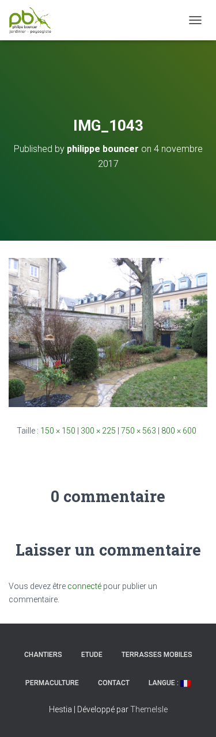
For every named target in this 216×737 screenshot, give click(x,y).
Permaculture (52, 683)
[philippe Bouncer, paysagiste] (34, 20)
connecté (84, 586)
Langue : (164, 683)
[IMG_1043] (108, 331)
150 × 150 (57, 430)
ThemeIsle (149, 709)
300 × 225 (98, 430)
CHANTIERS (43, 655)
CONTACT (114, 683)
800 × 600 (178, 430)
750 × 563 (138, 430)
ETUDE (92, 655)
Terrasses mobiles (157, 655)
